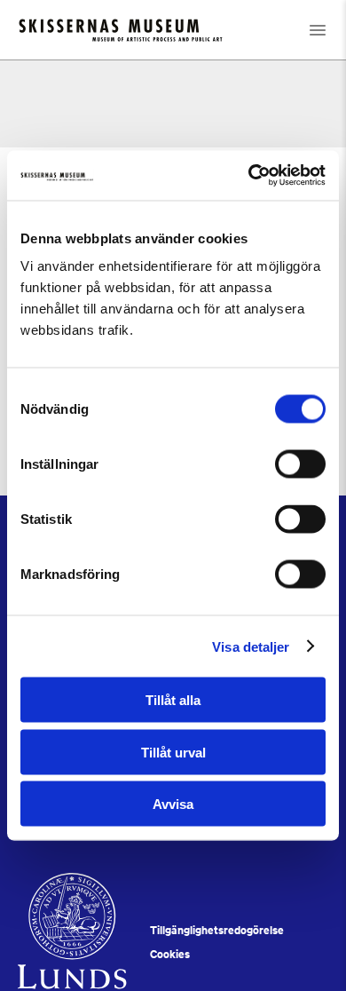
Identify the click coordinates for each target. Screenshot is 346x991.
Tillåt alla (173, 700)
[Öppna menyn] (317, 29)
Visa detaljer (250, 646)
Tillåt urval (173, 751)
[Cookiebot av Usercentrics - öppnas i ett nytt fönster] (249, 175)
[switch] (300, 464)
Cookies (170, 954)
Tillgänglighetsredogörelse (217, 930)
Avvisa (173, 804)
